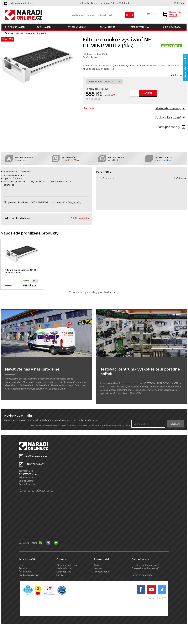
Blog (21, 564)
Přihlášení (179, 2)
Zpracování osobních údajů (145, 568)
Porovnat (179, 75)
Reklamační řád (64, 568)
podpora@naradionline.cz (22, 2)
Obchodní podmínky (66, 564)
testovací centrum (130, 383)
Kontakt (98, 568)
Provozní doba (101, 571)
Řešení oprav (25, 571)
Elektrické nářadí (17, 33)
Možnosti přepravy (168, 108)
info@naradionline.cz (36, 455)
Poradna (23, 568)
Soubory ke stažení (168, 117)
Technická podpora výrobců (145, 564)
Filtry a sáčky (41, 33)
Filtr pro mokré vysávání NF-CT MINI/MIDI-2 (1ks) (20, 271)
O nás (97, 564)
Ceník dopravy (63, 571)
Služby (59, 574)
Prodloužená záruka (29, 574)
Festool (95, 57)
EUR (154, 14)
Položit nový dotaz (79, 218)
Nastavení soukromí (142, 574)
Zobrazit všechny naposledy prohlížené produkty (94, 292)
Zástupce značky (169, 127)
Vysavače (30, 33)
